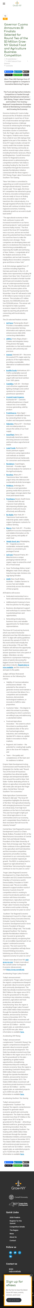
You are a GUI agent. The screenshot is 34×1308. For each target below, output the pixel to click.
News (12, 1234)
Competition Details (17, 1227)
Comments (9, 65)
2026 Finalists (15, 1217)
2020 (9, 61)
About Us (13, 1237)
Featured (14, 61)
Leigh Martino (12, 59)
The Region (14, 1230)
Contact (13, 1240)
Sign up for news (13, 1300)
